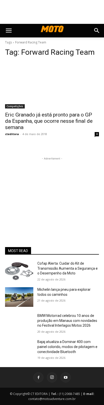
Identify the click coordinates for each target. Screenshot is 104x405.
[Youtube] (66, 377)
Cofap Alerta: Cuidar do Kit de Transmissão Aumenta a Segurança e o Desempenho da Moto (67, 268)
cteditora (12, 134)
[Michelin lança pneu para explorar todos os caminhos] (19, 297)
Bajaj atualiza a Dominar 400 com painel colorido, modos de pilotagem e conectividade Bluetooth (67, 347)
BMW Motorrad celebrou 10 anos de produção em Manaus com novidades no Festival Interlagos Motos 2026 (67, 320)
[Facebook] (38, 377)
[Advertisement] (52, 192)
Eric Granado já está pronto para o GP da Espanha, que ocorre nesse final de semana (49, 121)
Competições (15, 106)
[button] (9, 30)
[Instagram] (52, 377)
